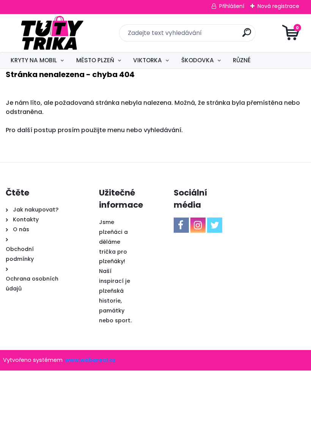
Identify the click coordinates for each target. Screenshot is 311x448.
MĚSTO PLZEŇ (95, 60)
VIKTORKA (147, 60)
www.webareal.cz (90, 360)
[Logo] (52, 33)
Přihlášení (231, 6)
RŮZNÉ (242, 60)
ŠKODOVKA (197, 60)
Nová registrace (278, 6)
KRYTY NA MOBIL (34, 60)
